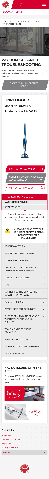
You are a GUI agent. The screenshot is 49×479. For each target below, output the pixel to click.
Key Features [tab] (12, 207)
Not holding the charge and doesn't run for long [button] (21, 293)
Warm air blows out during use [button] (22, 346)
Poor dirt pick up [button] (14, 302)
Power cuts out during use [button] (20, 309)
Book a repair (13, 11)
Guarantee (6, 435)
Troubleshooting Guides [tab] (19, 197)
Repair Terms (7, 443)
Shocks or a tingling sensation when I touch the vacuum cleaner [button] (22, 319)
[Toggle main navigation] (44, 4)
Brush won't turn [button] (15, 246)
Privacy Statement (10, 447)
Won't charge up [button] (14, 354)
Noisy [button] (8, 285)
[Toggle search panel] (21, 4)
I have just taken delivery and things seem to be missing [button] (22, 269)
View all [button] (6, 452)
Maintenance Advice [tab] (16, 202)
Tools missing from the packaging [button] (18, 330)
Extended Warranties (11, 439)
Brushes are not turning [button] (19, 253)
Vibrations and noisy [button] (16, 339)
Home (5, 22)
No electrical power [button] (17, 278)
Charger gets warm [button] (16, 260)
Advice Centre (16, 22)
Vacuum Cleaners (32, 22)
